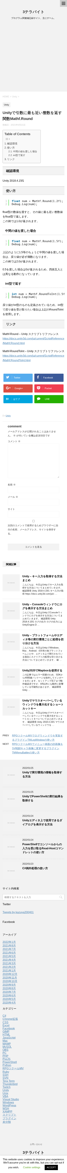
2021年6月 (9, 952)
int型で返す (19, 155)
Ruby (6, 1071)
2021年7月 (9, 949)
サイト (11, 509)
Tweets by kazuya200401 (18, 912)
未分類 (7, 1121)
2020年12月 (10, 974)
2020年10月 (10, 981)
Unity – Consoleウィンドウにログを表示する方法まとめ (42, 606)
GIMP (6, 1031)
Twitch (6, 1087)
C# (4, 1015)
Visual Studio (11, 1099)
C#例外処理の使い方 (35, 868)
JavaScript (9, 1037)
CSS (5, 1022)
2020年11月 (10, 977)
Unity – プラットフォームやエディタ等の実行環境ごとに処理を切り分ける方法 (43, 639)
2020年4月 (9, 1002)
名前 (12, 484)
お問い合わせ (36, 1144)
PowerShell (10, 1062)
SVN (5, 1077)
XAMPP (7, 1111)
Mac (5, 1040)
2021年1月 (9, 970)
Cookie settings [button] (31, 1167)
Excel (6, 1025)
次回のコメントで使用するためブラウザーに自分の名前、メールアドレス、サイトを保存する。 (33, 529)
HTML (6, 1034)
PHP (5, 1056)
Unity (8, 415)
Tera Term (9, 1081)
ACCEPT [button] (51, 1167)
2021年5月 (9, 956)
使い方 (11, 147)
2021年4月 (9, 959)
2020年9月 (9, 984)
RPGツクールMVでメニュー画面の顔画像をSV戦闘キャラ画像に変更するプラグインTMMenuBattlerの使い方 (37, 748)
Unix (5, 1093)
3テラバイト (33, 12)
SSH (5, 1074)
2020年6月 (9, 995)
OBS (5, 1049)
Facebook (9, 1028)
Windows (8, 1102)
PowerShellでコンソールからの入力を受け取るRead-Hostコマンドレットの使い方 (43, 848)
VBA (5, 1096)
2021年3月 (9, 963)
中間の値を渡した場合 (25, 151)
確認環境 (12, 143)
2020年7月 (9, 991)
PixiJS (6, 1059)
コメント (14, 441)
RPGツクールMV (13, 1068)
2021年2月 (9, 967)
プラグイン (9, 1118)
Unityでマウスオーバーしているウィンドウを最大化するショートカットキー (43, 704)
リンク (11, 159)
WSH (6, 1108)
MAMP (7, 1043)
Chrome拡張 (10, 1019)
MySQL (7, 1046)
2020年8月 (9, 988)
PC (5, 1053)
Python (7, 1065)
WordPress (9, 1105)
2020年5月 (9, 999)
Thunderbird (10, 1084)
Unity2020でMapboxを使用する (42, 670)
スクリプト (9, 1114)
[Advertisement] (33, 57)
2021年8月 (9, 945)
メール (13, 497)
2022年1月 (9, 942)
